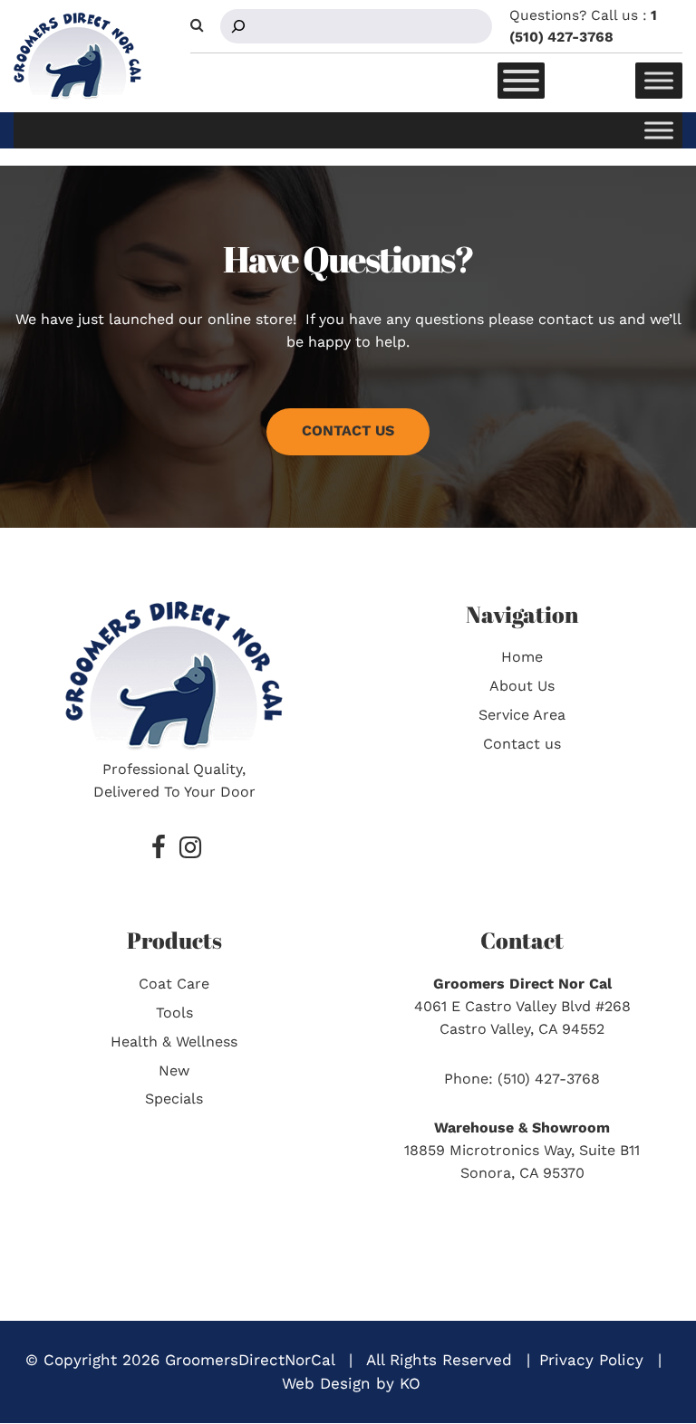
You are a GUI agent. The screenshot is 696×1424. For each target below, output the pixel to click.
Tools (174, 1012)
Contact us (522, 743)
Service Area (522, 714)
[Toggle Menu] (521, 80)
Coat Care (174, 983)
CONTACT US (348, 430)
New (174, 1070)
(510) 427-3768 (549, 1078)
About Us (522, 685)
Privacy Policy (591, 1360)
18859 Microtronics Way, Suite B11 (522, 1150)
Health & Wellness (174, 1041)
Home (522, 656)
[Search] (238, 26)
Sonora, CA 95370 (522, 1172)
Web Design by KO (351, 1383)
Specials (174, 1098)
